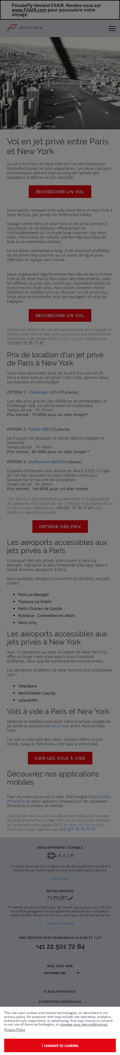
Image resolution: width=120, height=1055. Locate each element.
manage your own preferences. (84, 1024)
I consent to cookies (60, 1045)
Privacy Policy (14, 1029)
